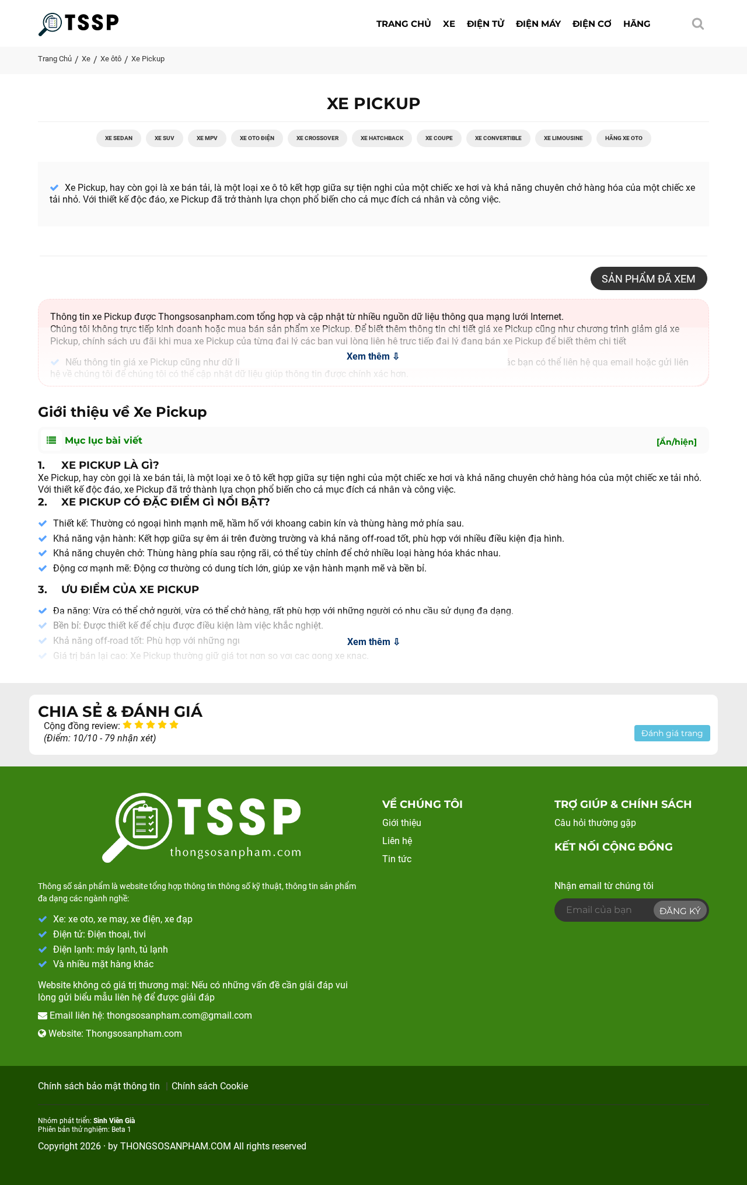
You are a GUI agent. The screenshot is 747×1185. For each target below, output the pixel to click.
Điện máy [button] (538, 23)
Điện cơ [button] (592, 23)
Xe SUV (164, 138)
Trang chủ (403, 23)
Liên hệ (397, 840)
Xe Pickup (148, 58)
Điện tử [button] (485, 23)
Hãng (637, 23)
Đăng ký (680, 910)
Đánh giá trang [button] (672, 733)
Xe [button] (449, 23)
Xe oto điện (257, 138)
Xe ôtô (110, 58)
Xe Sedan (118, 138)
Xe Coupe (439, 138)
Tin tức (396, 859)
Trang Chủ (55, 58)
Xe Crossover (317, 138)
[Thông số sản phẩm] (78, 21)
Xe (86, 58)
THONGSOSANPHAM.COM (175, 1146)
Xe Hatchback (382, 138)
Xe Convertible (498, 138)
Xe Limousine (563, 138)
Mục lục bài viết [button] (379, 441)
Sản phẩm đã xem (649, 279)
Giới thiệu (401, 822)
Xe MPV (207, 138)
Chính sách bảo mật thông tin (99, 1086)
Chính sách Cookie (210, 1086)
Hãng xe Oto (624, 138)
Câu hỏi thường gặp (595, 822)
